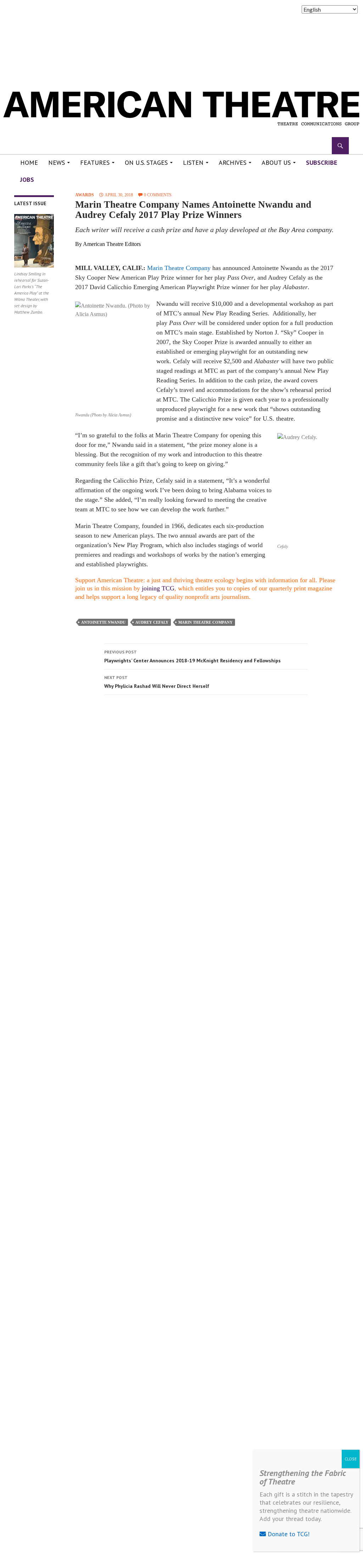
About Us (276, 162)
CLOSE (351, 1458)
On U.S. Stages (146, 162)
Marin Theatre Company (179, 267)
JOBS (27, 179)
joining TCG (158, 588)
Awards (84, 194)
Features (95, 162)
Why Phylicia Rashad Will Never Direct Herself (156, 682)
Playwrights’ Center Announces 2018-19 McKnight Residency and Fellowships (192, 656)
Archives (232, 162)
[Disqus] (206, 800)
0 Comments (158, 194)
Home (29, 162)
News (56, 162)
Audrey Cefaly (151, 622)
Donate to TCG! (287, 1534)
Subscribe (321, 162)
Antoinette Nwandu (103, 622)
